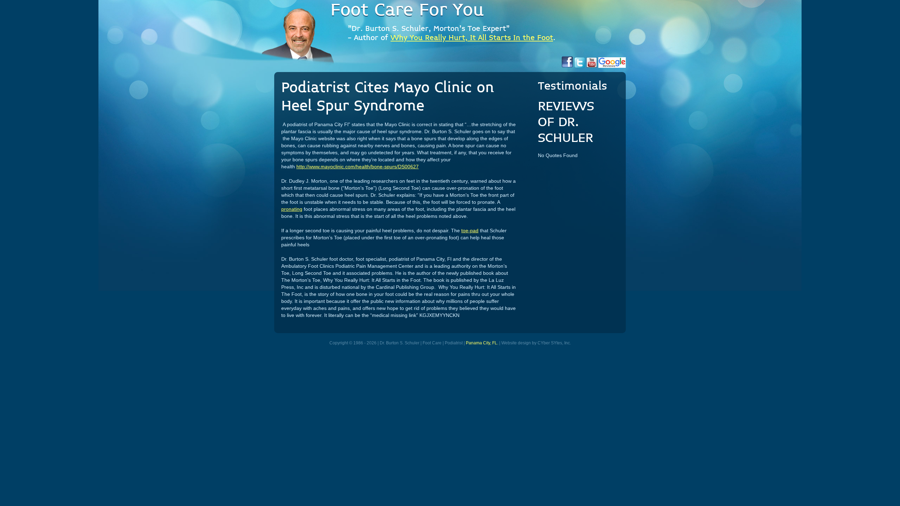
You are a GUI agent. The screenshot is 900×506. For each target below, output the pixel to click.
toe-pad (469, 230)
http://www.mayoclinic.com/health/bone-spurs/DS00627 (357, 166)
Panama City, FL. (482, 342)
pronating (291, 209)
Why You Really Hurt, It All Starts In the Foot (472, 38)
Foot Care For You (407, 10)
